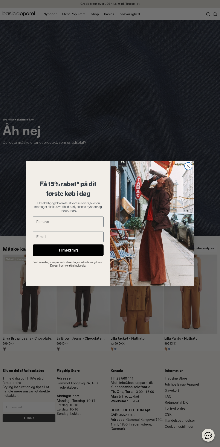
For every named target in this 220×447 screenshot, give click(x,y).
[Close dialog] (188, 166)
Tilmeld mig (68, 250)
